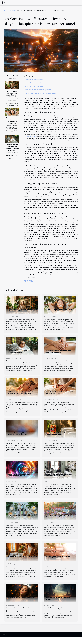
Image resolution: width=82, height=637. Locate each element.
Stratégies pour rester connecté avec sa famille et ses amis (22, 557)
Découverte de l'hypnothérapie (34, 79)
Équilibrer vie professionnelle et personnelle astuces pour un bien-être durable (58, 474)
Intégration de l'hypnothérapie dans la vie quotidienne (40, 93)
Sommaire (30, 76)
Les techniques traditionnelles (33, 83)
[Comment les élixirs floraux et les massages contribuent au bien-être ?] (60, 428)
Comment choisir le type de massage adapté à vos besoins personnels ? (21, 351)
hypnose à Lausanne (30, 136)
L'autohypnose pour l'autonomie (34, 86)
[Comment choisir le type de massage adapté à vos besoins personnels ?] (12, 139)
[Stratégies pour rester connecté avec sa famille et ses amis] (22, 552)
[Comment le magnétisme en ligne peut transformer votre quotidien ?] (22, 470)
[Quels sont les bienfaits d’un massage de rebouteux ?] (60, 552)
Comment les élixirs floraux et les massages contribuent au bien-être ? (58, 433)
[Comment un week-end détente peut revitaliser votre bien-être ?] (12, 112)
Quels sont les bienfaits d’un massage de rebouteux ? (57, 557)
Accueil (6, 10)
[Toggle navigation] (4, 2)
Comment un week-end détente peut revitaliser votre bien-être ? (59, 310)
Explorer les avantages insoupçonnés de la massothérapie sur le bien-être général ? (20, 392)
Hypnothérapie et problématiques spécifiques (38, 90)
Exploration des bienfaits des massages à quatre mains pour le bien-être (59, 392)
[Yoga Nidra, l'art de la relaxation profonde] (22, 593)
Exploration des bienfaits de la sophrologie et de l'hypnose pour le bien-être (59, 516)
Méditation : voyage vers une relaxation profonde (57, 598)
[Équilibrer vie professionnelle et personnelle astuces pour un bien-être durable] (60, 470)
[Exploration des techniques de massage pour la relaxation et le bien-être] (60, 346)
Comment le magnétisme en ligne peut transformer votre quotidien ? (19, 474)
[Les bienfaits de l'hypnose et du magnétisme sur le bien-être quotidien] (12, 85)
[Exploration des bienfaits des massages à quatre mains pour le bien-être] (60, 387)
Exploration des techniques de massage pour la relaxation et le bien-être (59, 351)
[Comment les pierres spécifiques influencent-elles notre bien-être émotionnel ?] (22, 428)
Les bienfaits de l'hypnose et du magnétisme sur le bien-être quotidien (22, 310)
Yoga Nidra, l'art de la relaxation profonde (21, 597)
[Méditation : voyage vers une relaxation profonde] (60, 593)
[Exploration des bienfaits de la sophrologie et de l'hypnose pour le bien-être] (60, 511)
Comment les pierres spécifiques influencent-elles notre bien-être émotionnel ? (21, 433)
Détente (12, 10)
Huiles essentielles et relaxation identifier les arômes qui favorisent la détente (21, 516)
